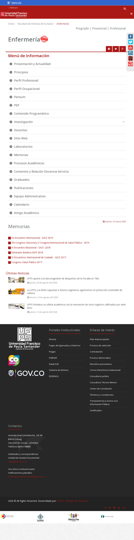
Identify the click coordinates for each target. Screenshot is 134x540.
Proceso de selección (100, 345)
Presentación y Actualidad (31, 64)
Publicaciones (23, 188)
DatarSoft (54, 364)
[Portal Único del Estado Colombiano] (13, 3)
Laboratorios (23, 146)
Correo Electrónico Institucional (105, 370)
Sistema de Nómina (58, 370)
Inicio (11, 23)
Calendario (21, 204)
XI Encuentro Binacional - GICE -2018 (30, 247)
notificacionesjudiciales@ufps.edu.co (26, 476)
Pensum (19, 97)
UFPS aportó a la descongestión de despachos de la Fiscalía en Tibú (63, 278)
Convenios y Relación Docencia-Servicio (41, 171)
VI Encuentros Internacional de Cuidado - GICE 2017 (38, 257)
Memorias (20, 155)
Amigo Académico (26, 213)
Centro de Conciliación (101, 388)
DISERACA (54, 376)
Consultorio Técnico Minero (103, 382)
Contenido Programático (31, 113)
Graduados (21, 180)
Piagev (52, 351)
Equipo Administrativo (29, 196)
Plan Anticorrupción (99, 339)
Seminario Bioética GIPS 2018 (27, 252)
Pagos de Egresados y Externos (64, 345)
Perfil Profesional (25, 80)
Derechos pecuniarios (101, 364)
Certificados (96, 410)
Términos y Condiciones (102, 394)
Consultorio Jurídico (99, 376)
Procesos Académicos (28, 163)
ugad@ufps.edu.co (17, 461)
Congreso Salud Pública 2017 (26, 262)
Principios (20, 72)
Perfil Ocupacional (26, 89)
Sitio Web (20, 138)
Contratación (96, 351)
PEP (16, 105)
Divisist (52, 339)
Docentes (20, 130)
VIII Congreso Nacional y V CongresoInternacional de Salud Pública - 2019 (50, 242)
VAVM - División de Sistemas (72, 500)
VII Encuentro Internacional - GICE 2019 (32, 237)
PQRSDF (53, 357)
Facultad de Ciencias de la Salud (35, 23)
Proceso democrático (100, 357)
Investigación (23, 122)
